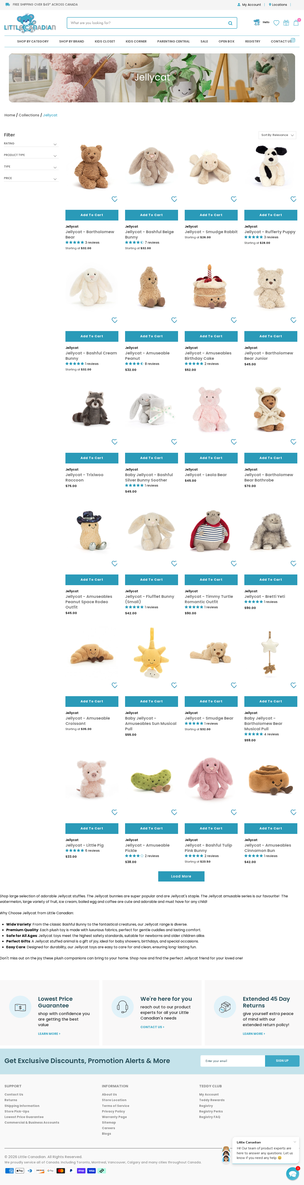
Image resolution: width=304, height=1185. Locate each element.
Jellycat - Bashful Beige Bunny (149, 234)
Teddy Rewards (212, 1100)
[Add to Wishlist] (112, 199)
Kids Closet (105, 41)
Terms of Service (115, 1106)
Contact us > (152, 1027)
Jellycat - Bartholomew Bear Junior (268, 355)
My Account (251, 4)
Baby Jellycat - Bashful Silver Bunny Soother (149, 477)
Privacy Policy (113, 1111)
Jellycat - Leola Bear (206, 474)
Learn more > (49, 1033)
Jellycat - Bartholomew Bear (89, 234)
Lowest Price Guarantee (24, 1117)
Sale (204, 41)
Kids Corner (136, 41)
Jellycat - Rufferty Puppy (270, 232)
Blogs (106, 1134)
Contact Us (281, 41)
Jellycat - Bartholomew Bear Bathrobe (268, 477)
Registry (252, 41)
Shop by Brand (71, 41)
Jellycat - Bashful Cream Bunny (91, 355)
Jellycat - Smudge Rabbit (211, 232)
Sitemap (109, 1122)
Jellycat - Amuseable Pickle (147, 847)
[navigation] (31, 159)
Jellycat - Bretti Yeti (264, 596)
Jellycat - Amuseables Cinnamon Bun (267, 847)
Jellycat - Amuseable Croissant (87, 720)
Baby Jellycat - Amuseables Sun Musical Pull (150, 723)
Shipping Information (21, 1106)
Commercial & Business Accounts (31, 1122)
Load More (181, 876)
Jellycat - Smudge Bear (209, 718)
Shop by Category (33, 41)
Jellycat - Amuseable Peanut (147, 355)
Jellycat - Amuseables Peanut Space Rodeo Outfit (88, 602)
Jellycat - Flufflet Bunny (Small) (149, 599)
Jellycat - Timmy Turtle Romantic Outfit (209, 599)
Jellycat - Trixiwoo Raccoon (84, 477)
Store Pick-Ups (16, 1111)
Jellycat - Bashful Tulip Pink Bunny (208, 847)
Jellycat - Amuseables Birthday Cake (208, 355)
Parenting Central (173, 41)
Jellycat (50, 115)
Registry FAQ (209, 1117)
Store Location (114, 1100)
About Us (109, 1094)
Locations (279, 4)
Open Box (227, 41)
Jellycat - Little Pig (84, 845)
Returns (10, 1100)
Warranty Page (114, 1117)
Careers (108, 1128)
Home (9, 115)
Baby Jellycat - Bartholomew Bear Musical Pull (263, 723)
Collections (29, 115)
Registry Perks (211, 1111)
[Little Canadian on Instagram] (293, 41)
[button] (292, 1173)
